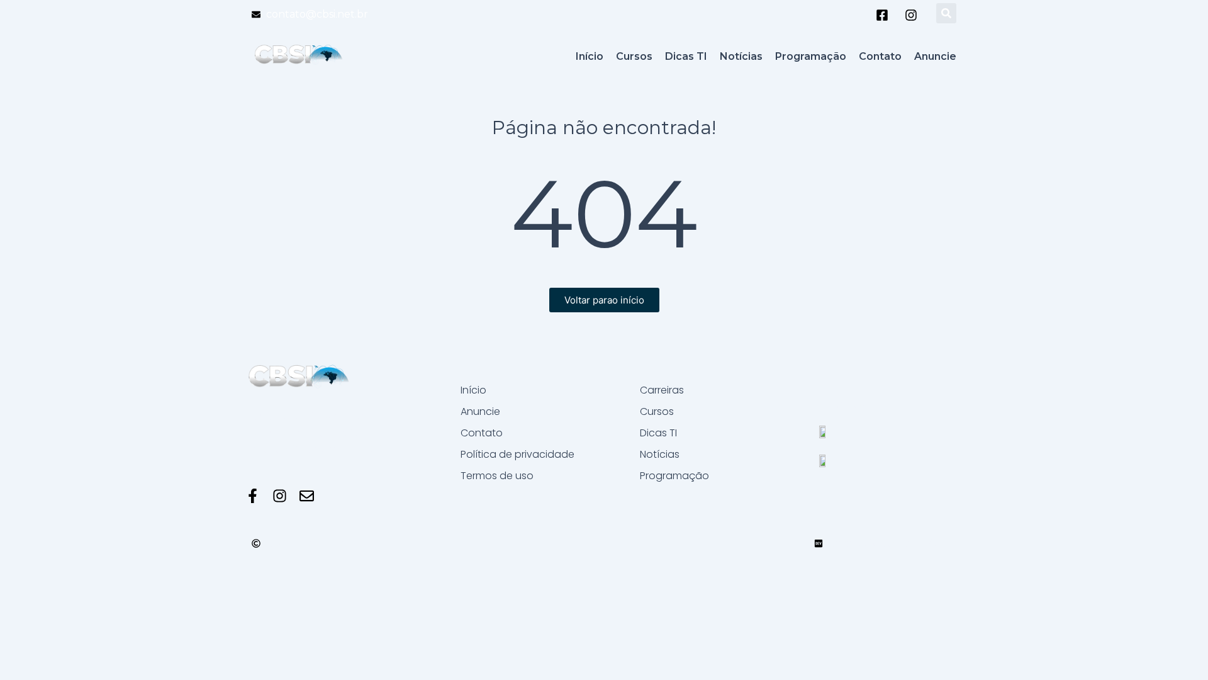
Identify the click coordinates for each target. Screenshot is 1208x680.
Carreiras (662, 390)
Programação (674, 475)
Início (473, 390)
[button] (946, 13)
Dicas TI (658, 433)
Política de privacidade (517, 454)
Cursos (657, 411)
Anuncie (480, 411)
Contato (482, 433)
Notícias (660, 454)
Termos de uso (497, 475)
